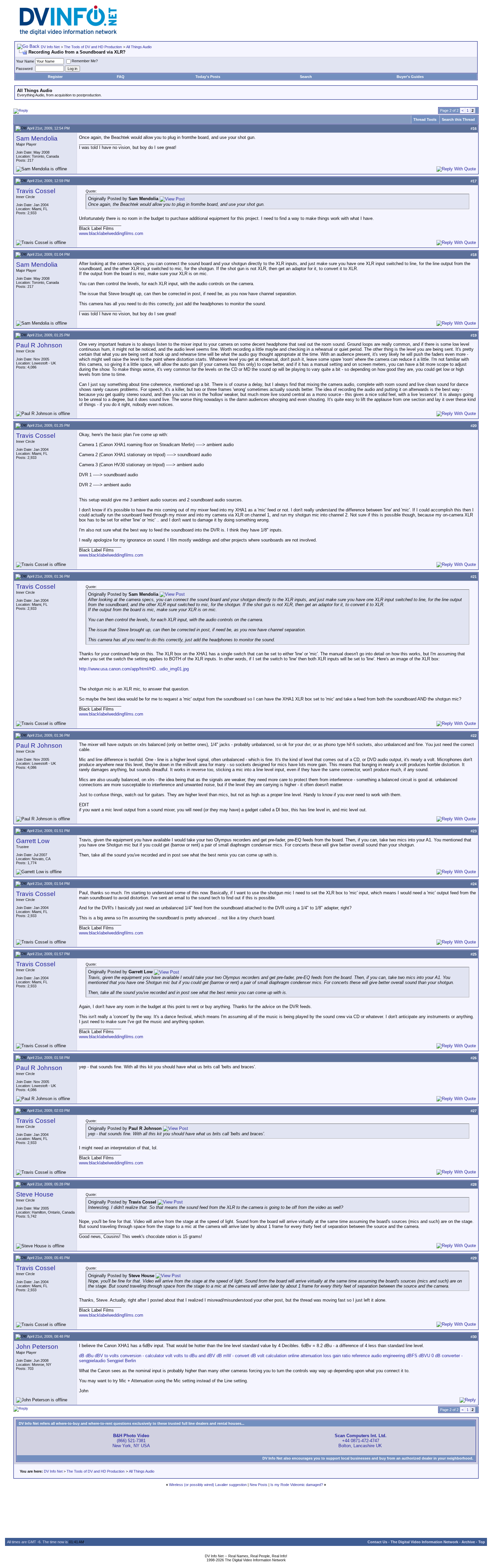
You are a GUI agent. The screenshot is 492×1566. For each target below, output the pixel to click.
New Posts (258, 1485)
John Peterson (37, 1346)
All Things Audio (139, 47)
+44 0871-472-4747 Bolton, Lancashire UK (361, 1440)
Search (306, 77)
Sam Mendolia (37, 138)
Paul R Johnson (39, 345)
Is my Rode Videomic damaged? (296, 1485)
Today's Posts (207, 77)
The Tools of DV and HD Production (93, 47)
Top (481, 1542)
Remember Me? (85, 61)
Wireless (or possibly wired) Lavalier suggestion (208, 1485)
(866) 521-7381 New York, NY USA (131, 1440)
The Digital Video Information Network (424, 1542)
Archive (468, 1542)
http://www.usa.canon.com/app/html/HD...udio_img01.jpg (134, 668)
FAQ (121, 77)
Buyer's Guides (410, 77)
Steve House (35, 1194)
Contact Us (377, 1542)
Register (55, 77)
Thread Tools (424, 119)
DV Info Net (50, 47)
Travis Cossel (35, 190)
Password (24, 69)
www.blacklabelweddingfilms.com (111, 233)
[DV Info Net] (68, 33)
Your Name (25, 61)
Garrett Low (33, 840)
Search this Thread (458, 119)
